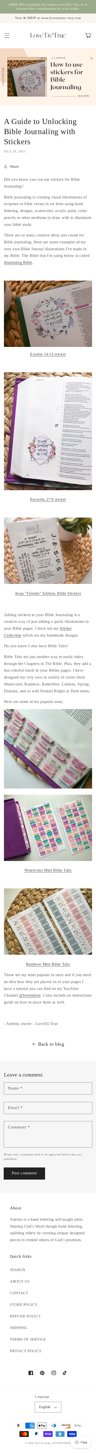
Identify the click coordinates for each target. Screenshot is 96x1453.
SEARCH (17, 1270)
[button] (7, 35)
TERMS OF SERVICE (28, 1339)
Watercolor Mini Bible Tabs (47, 870)
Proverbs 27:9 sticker (48, 499)
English (44, 1407)
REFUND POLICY (25, 1316)
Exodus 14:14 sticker (48, 354)
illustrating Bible (18, 262)
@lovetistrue (30, 995)
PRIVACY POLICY (26, 1351)
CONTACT (19, 1293)
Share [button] (14, 166)
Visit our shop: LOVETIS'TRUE (52, 1443)
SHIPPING (19, 1328)
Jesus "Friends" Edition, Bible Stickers (48, 593)
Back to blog (51, 1044)
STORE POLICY (24, 1305)
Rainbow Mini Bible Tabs (48, 964)
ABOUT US (20, 1281)
